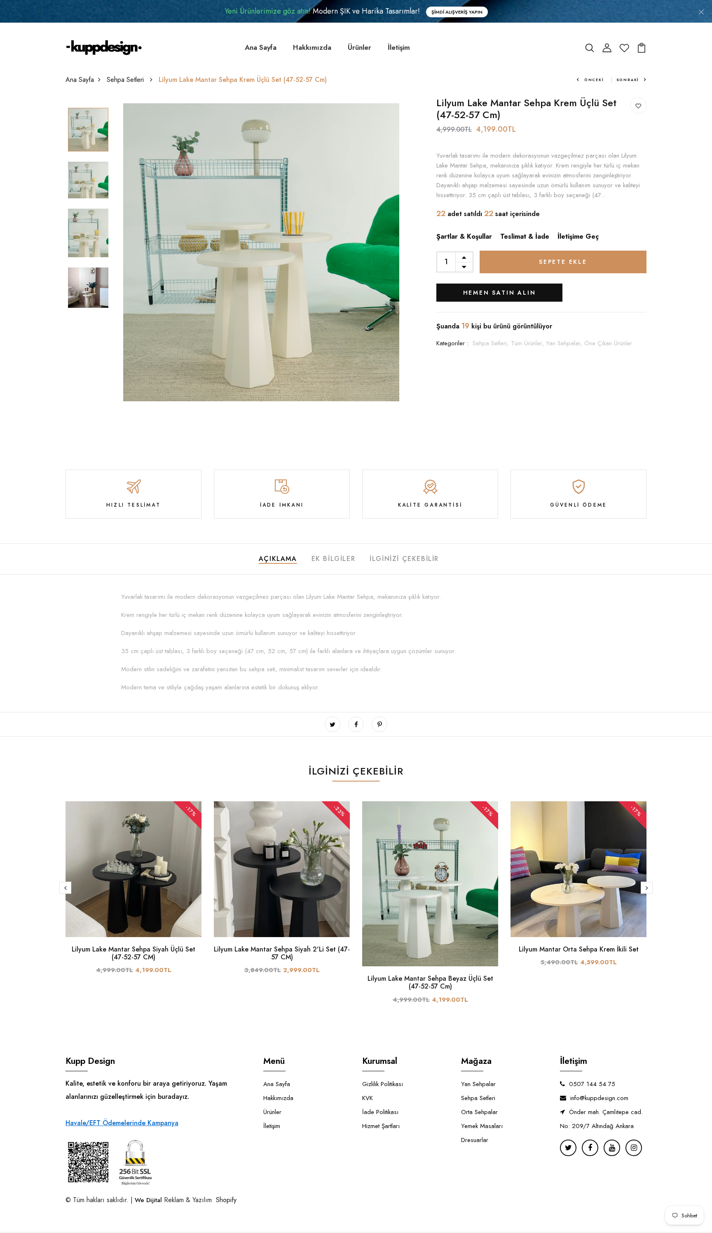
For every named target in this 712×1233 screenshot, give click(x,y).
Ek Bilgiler (334, 558)
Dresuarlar (474, 1140)
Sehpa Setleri (126, 79)
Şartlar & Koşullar (464, 236)
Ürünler (359, 47)
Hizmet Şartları (381, 1126)
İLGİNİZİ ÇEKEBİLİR (404, 558)
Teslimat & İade (524, 236)
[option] (88, 130)
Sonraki (627, 79)
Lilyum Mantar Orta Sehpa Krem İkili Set (579, 949)
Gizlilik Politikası (382, 1084)
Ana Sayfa (260, 47)
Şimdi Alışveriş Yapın (456, 12)
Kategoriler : (452, 343)
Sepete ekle (563, 262)
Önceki (594, 79)
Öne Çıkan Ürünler (608, 343)
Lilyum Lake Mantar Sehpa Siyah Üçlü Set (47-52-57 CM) (133, 953)
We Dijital (148, 1200)
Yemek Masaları (482, 1126)
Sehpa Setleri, (492, 343)
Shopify (225, 1200)
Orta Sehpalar (479, 1112)
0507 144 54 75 (592, 1084)
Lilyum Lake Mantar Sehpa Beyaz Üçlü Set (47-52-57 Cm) (430, 982)
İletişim (399, 47)
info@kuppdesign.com (599, 1098)
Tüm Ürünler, (528, 343)
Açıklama (278, 558)
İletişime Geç (578, 236)
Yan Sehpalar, (565, 343)
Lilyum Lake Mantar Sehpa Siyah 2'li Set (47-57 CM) (282, 953)
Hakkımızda (312, 47)
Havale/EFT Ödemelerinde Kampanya (122, 1123)
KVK (367, 1098)
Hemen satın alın (499, 292)
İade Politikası (380, 1112)
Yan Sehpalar (478, 1084)
